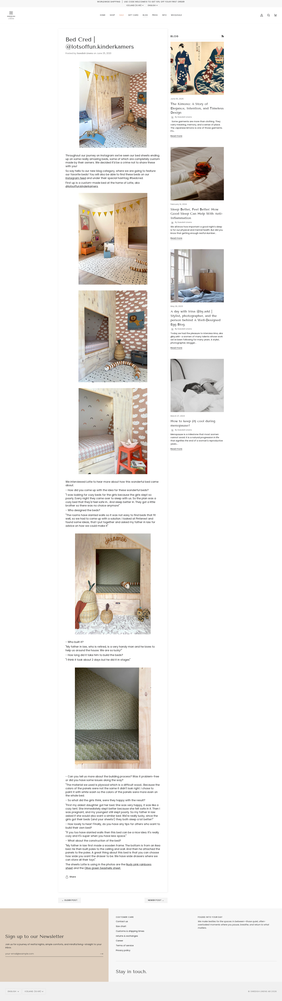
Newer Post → (156, 900)
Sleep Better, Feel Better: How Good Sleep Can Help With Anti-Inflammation (197, 213)
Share (72, 876)
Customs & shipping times (130, 931)
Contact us (122, 921)
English (152, 5)
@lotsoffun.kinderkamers (82, 186)
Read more (176, 136)
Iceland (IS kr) (134, 5)
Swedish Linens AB (261, 991)
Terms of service (125, 945)
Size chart (121, 926)
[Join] (99, 953)
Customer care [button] (125, 917)
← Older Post (69, 900)
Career (119, 940)
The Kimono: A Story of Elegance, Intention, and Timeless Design (197, 108)
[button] (112, 15)
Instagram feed (76, 178)
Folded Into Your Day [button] (210, 917)
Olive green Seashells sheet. (102, 868)
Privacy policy (123, 950)
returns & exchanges (127, 935)
